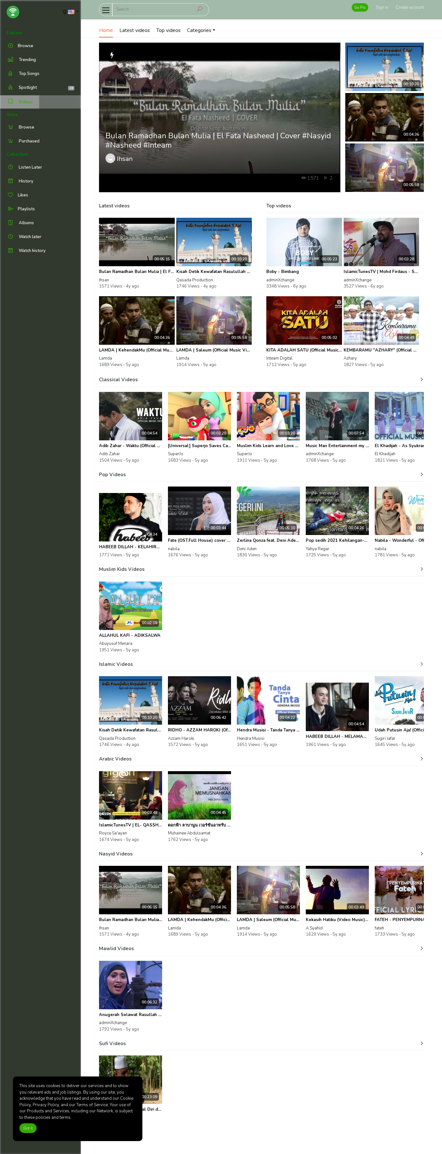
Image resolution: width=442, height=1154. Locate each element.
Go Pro (360, 7)
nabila (174, 549)
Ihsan (104, 280)
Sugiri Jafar (385, 738)
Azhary (350, 358)
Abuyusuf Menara (115, 643)
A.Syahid (314, 928)
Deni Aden (247, 549)
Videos (25, 102)
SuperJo (175, 454)
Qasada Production (194, 280)
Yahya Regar (317, 549)
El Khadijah (385, 454)
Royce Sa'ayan (113, 833)
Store (12, 115)
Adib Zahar (109, 454)
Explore (14, 33)
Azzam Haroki (181, 738)
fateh (379, 928)
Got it (28, 1128)
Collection (17, 154)
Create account (410, 7)
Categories (199, 30)
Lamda (105, 358)
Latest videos (134, 30)
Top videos (168, 30)
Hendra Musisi (250, 738)
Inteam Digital (279, 358)
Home (106, 30)
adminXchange (280, 280)
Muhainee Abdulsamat (189, 833)
